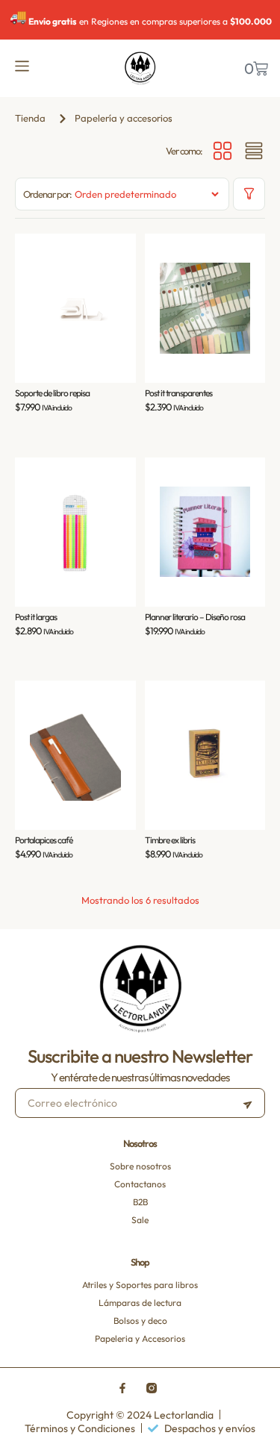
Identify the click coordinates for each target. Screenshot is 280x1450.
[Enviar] (247, 1103)
